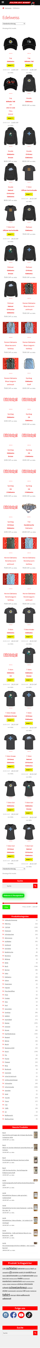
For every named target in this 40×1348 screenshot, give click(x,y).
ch (10, 1272)
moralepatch (26, 1278)
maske (20, 1278)
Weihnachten (9, 1119)
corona (15, 1272)
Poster (7, 1059)
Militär (7, 1041)
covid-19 (21, 1272)
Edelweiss (8, 977)
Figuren (7, 988)
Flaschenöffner (10, 991)
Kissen (7, 1030)
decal (34, 1272)
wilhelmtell (6, 1298)
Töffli (6, 1108)
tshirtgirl (13, 1295)
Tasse (7, 1101)
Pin (6, 1055)
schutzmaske (28, 1284)
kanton (36, 1275)
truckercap (33, 1291)
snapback (30, 1288)
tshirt (6, 1295)
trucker (28, 1291)
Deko (6, 973)
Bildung (7, 959)
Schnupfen (8, 1083)
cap (35, 1268)
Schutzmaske (9, 1087)
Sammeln (8, 1073)
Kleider (7, 1023)
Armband (8, 945)
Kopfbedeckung (10, 1034)
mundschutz (7, 1281)
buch (32, 1269)
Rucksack (8, 1069)
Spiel (6, 1094)
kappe (4, 1278)
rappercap (14, 1284)
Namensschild (9, 1048)
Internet (7, 1027)
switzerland (19, 1291)
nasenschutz (17, 1281)
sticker (5, 1291)
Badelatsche (9, 952)
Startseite (8, 8)
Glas (6, 1002)
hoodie (20, 1275)
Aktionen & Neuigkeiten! (13, 895)
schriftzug (20, 1284)
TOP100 (7, 927)
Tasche (7, 1098)
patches (4, 1284)
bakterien (21, 1268)
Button (7, 970)
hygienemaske (27, 1275)
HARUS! (7, 1016)
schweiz (5, 1288)
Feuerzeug (8, 984)
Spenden (8, 1090)
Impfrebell (8, 1020)
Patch (7, 1051)
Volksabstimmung (11, 920)
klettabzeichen (13, 1278)
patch (24, 1281)
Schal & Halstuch (10, 1076)
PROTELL (8, 924)
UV (6, 1112)
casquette (5, 1272)
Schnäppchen (9, 934)
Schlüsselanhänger (11, 1080)
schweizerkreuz (18, 1287)
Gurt (6, 1005)
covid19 (28, 1272)
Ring (6, 1066)
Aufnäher (8, 949)
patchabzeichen (30, 1281)
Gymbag (7, 1012)
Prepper (7, 1062)
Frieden (7, 998)
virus (18, 1295)
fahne (4, 1275)
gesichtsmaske (12, 1275)
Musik (7, 1044)
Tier (6, 1105)
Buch (6, 966)
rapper (9, 1284)
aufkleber (11, 1268)
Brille (6, 963)
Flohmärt (8, 931)
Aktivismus (8, 938)
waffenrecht (25, 1295)
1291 (4, 1269)
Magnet (7, 1037)
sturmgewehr (12, 1291)
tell (24, 1291)
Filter (6, 907)
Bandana (8, 956)
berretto (27, 1268)
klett (7, 1278)
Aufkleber (8, 941)
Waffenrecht (9, 1115)
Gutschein (8, 1009)
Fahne (7, 980)
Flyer (6, 995)
